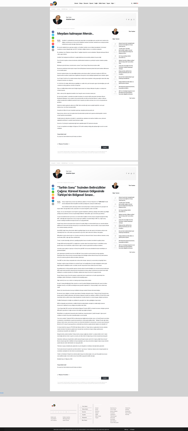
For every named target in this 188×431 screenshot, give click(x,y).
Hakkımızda (53, 417)
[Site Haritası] (67, 412)
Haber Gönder (66, 420)
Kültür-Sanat (102, 3)
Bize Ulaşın (84, 420)
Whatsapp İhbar (66, 418)
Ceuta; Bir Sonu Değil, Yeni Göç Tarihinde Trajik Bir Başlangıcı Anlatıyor (126, 67)
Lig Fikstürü (112, 414)
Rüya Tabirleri (128, 412)
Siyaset (91, 3)
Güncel (76, 3)
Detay (126, 429)
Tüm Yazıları (132, 31)
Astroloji (127, 414)
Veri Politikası (54, 420)
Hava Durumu (113, 408)
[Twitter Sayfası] (54, 412)
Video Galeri (85, 409)
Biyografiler (128, 411)
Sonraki (1, 393)
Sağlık (96, 3)
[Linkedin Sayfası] (62, 412)
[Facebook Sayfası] (51, 412)
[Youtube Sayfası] (59, 412)
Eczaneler (112, 412)
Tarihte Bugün (113, 416)
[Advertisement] (43, 29)
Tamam (132, 429)
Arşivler (84, 414)
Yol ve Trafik (113, 409)
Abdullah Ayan (65, 9)
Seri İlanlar (112, 419)
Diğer (112, 3)
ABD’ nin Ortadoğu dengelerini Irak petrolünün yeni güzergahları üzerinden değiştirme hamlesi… (127, 92)
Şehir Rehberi (113, 421)
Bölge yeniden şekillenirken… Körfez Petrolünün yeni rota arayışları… (125, 72)
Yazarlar (58, 9)
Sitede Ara (127, 408)
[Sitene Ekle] (69, 412)
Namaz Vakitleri (113, 411)
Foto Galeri (84, 406)
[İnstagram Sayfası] (56, 412)
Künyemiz (84, 417)
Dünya (80, 3)
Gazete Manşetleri (114, 422)
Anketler (127, 409)
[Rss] (64, 412)
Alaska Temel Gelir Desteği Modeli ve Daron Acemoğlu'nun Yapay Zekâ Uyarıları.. (126, 45)
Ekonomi (86, 3)
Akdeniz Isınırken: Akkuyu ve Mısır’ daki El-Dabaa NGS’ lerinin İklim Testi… (127, 62)
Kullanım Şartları (66, 417)
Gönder (105, 147)
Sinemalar (112, 417)
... (66, 21)
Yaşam (108, 3)
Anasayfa (53, 9)
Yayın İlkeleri (53, 418)
